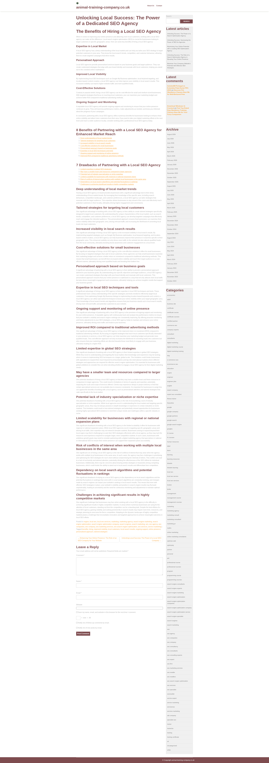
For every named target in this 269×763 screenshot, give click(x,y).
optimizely (170, 545)
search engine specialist (175, 616)
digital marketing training (175, 351)
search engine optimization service (178, 612)
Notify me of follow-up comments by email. (93, 623)
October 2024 (171, 229)
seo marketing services (104, 527)
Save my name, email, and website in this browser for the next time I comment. (107, 612)
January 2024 (171, 268)
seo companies (172, 638)
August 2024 (171, 238)
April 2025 (170, 203)
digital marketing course (175, 347)
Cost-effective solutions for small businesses (96, 146)
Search (168, 16)
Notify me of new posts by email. (90, 628)
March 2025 (171, 208)
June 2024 (170, 246)
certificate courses (173, 317)
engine (86, 522)
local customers (114, 529)
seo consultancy (172, 646)
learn (169, 450)
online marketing (172, 532)
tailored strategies (100, 532)
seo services (142, 527)
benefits (85, 529)
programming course (174, 575)
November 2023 (172, 277)
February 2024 (172, 264)
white (169, 750)
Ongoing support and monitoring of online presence (99, 153)
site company (171, 715)
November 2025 (172, 173)
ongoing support (142, 529)
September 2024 (172, 233)
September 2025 (172, 182)
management (171, 493)
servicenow (171, 707)
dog (168, 355)
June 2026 (170, 143)
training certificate (173, 737)
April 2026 (170, 151)
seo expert (170, 659)
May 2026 (170, 147)
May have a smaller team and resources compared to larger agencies (106, 172)
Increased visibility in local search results (95, 143)
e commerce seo (172, 360)
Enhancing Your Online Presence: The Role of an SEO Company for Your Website (97, 539)
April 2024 (170, 255)
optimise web (171, 541)
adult (168, 299)
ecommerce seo (172, 364)
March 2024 (171, 259)
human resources (173, 442)
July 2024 (170, 242)
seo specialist (171, 689)
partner (169, 549)
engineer (170, 377)
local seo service (172, 476)
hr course (170, 433)
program (170, 571)
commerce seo (172, 325)
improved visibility (100, 529)
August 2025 (171, 186)
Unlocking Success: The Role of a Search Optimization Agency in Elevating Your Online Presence (178, 57)
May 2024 (170, 251)
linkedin (169, 463)
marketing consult (173, 515)
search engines (125, 524)
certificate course (173, 312)
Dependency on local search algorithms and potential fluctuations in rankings (109, 182)
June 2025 (170, 195)
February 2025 (172, 212)
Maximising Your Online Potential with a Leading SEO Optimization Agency (178, 49)
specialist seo (171, 720)
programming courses (174, 580)
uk (168, 741)
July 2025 (170, 190)
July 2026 (170, 139)
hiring (91, 529)
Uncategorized (172, 745)
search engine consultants (176, 584)
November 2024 (172, 225)
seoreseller (171, 694)
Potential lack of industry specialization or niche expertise (101, 174)
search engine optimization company (105, 524)
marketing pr (171, 524)
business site (171, 304)
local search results (128, 529)
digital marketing (172, 342)
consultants (171, 338)
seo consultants (172, 651)
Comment (80, 555)
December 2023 (172, 272)
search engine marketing (143, 522)
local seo (93, 522)
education (170, 368)
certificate (170, 308)
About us (150, 6)
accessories (171, 295)
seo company (90, 527)
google (169, 407)
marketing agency (126, 522)
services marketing (173, 711)
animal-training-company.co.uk (103, 7)
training (169, 733)
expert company (172, 390)
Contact (159, 6)
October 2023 (171, 281)
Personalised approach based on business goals (98, 148)
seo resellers (171, 677)
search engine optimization (176, 597)
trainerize (170, 728)
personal (170, 554)
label (168, 446)
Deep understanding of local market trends (96, 138)
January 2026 (171, 164)
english (169, 386)
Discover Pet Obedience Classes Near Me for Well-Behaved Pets (178, 92)
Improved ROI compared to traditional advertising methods (102, 156)
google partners (172, 416)
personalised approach (84, 532)
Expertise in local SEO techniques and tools (96, 151)
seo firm (170, 664)
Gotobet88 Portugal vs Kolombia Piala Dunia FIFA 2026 (177, 88)
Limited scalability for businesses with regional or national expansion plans (108, 177)
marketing (115, 522)
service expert (172, 698)
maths (169, 528)
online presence (155, 529)
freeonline (170, 403)
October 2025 (171, 177)
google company (172, 411)
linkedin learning (172, 467)
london (169, 485)
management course (174, 498)
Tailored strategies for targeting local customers (97, 141)
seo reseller (171, 672)
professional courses (174, 567)
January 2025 (171, 216)
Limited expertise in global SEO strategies (96, 169)
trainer (169, 724)
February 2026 (172, 160)
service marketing (154, 527)
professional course (173, 562)
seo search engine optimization (125, 527)
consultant (170, 334)
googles (169, 429)
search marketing (138, 524)
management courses (174, 502)
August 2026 (171, 134)
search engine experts (174, 588)
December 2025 (172, 169)
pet (168, 558)
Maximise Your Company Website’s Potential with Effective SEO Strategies (179, 66)
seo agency (153, 524)
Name (79, 581)
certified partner (172, 321)
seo (147, 524)
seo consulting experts (174, 655)
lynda (169, 489)
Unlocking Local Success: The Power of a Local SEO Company (141, 539)
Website (79, 605)
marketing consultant (174, 519)
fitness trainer (171, 398)
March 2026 (171, 156)
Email (79, 593)
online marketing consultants (176, 536)
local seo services (104, 522)
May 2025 (170, 199)
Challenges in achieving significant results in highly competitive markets (107, 184)
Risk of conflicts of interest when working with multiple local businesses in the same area (113, 179)
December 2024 (172, 220)
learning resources (173, 459)
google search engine (174, 424)
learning (170, 455)
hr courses (170, 437)
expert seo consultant (174, 394)
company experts (173, 330)
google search (172, 420)
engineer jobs (171, 381)
